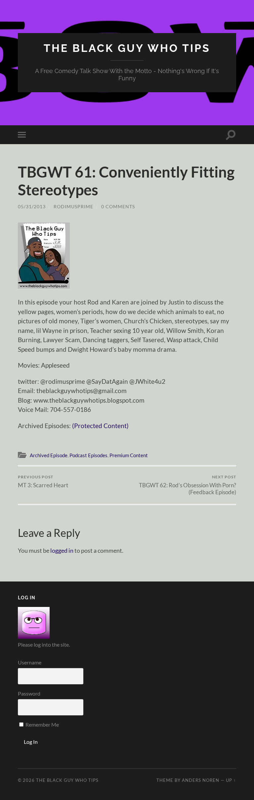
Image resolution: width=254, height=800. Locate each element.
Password (29, 693)
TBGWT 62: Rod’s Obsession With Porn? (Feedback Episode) (187, 485)
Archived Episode (48, 455)
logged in (61, 550)
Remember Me (41, 724)
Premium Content (128, 455)
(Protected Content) (100, 425)
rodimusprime (73, 206)
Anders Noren (200, 780)
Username (29, 662)
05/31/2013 (32, 206)
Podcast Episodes (88, 455)
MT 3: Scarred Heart (43, 481)
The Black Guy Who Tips (127, 48)
